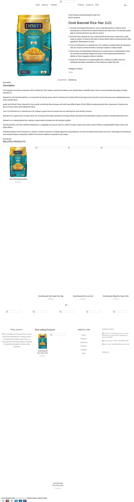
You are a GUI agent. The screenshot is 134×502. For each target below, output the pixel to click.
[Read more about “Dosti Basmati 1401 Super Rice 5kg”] (64, 149)
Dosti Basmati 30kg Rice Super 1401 (116, 296)
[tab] (62, 78)
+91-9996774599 (123, 340)
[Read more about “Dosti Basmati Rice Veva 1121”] (64, 337)
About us (84, 339)
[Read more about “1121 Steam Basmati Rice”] (32, 149)
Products (76, 15)
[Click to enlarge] (6, 72)
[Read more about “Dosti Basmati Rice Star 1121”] (48, 337)
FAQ (83, 353)
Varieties (84, 350)
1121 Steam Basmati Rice (18, 179)
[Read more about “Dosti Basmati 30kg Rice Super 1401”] (129, 149)
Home (70, 15)
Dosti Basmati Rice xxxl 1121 (83, 296)
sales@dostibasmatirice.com (121, 344)
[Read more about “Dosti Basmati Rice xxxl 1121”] (97, 149)
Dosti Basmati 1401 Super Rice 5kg (50, 296)
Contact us (83, 342)
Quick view (32, 154)
